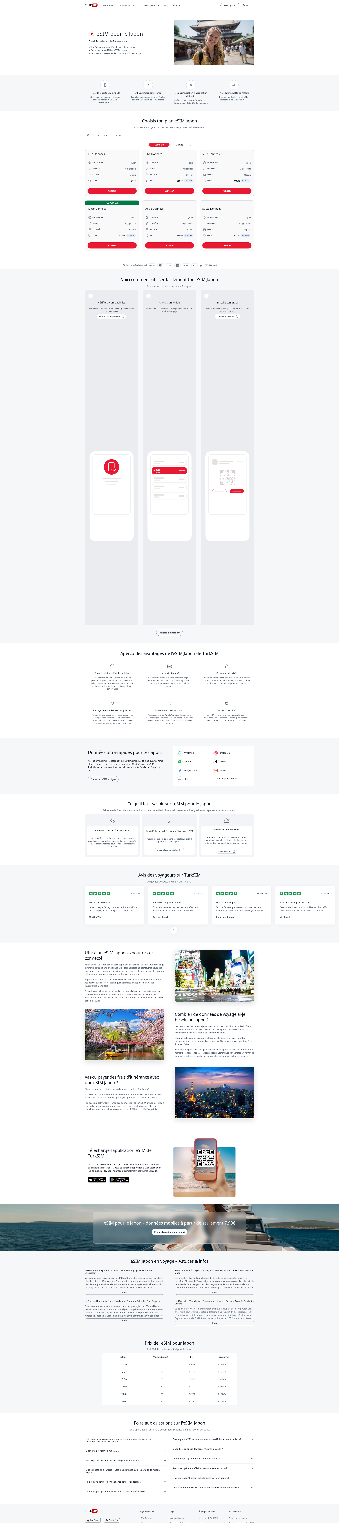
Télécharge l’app (230, 5)
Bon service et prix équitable (167, 902)
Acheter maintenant (169, 632)
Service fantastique (225, 902)
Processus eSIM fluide (100, 902)
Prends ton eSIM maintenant (169, 1232)
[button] (177, 5)
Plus (124, 1292)
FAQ (166, 5)
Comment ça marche (150, 5)
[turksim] (91, 1511)
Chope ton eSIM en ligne (103, 779)
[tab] (159, 145)
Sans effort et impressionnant (295, 902)
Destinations (108, 5)
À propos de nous (127, 5)
